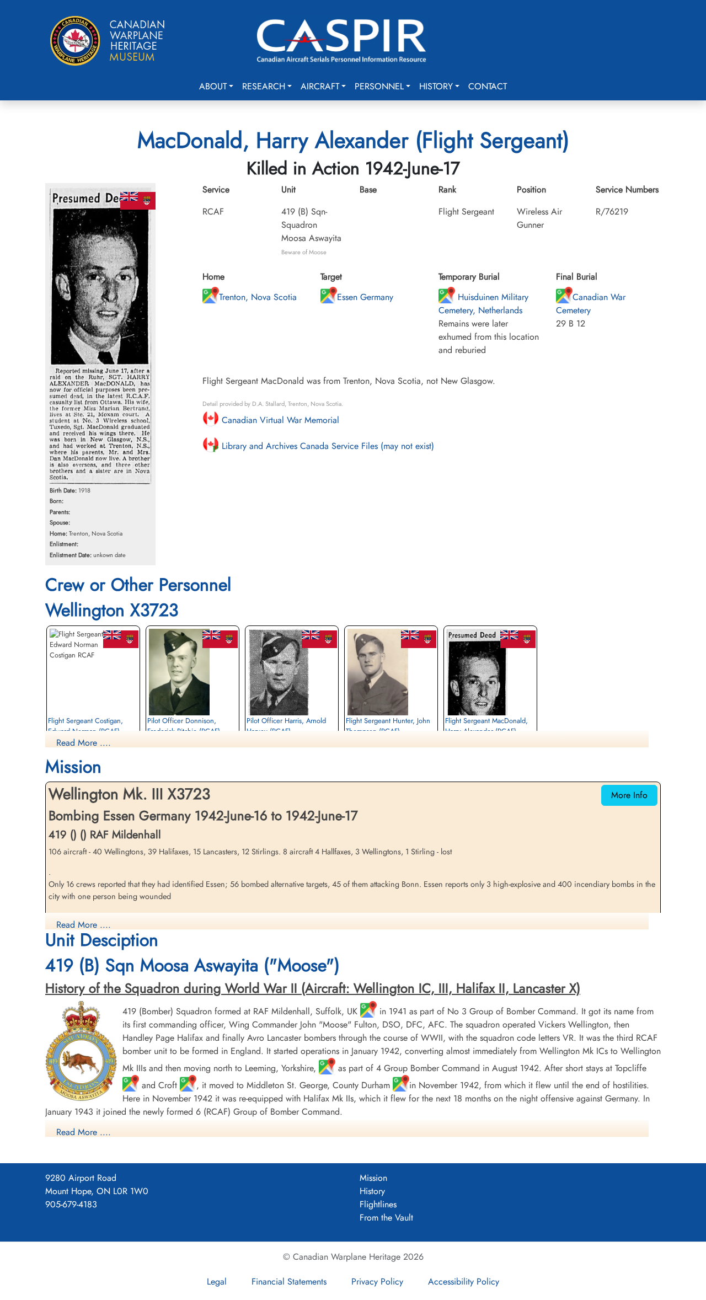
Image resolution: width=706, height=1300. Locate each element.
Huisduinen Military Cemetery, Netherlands (483, 304)
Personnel (379, 86)
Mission (373, 1177)
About (213, 86)
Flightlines (378, 1204)
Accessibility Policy (463, 1281)
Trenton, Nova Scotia (258, 297)
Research (263, 86)
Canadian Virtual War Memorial (279, 420)
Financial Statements (289, 1281)
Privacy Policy (377, 1281)
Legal (217, 1281)
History (436, 86)
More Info (629, 795)
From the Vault (386, 1217)
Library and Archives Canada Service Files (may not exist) (326, 446)
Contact (487, 86)
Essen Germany (365, 297)
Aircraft (320, 86)
